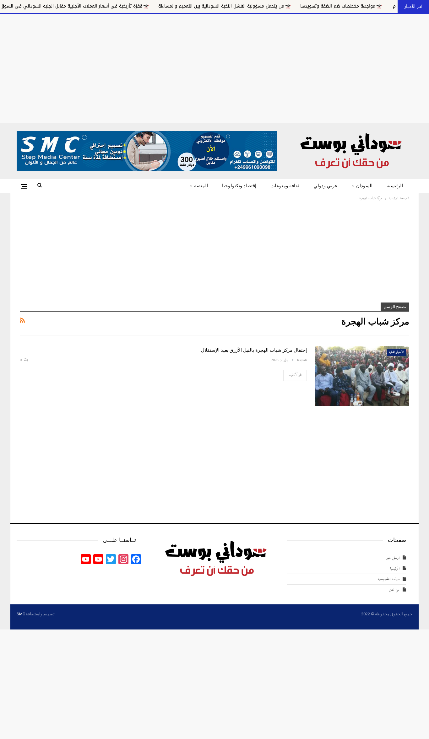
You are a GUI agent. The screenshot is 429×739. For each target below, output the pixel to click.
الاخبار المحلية (396, 352)
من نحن (394, 589)
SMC (21, 614)
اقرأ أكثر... (295, 375)
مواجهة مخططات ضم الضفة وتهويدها (361, 6)
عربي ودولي (325, 185)
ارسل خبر (392, 557)
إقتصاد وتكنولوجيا (239, 185)
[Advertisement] (214, 67)
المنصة (201, 185)
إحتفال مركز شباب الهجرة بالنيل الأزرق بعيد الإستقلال (254, 350)
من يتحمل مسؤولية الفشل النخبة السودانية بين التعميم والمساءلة (244, 6)
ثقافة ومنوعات (284, 185)
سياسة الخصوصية (388, 579)
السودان (364, 185)
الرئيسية (395, 185)
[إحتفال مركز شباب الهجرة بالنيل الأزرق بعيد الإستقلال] (362, 376)
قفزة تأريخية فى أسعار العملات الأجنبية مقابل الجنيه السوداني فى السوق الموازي (87, 6)
